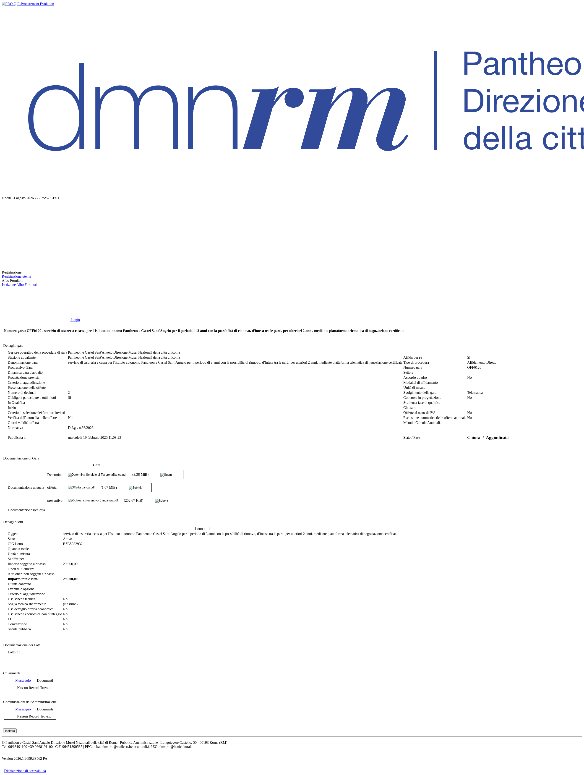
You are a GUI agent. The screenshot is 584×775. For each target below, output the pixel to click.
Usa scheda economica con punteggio (35, 614)
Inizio (12, 408)
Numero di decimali (22, 392)
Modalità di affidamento (420, 382)
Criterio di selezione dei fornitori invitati (36, 413)
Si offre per (16, 559)
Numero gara (412, 367)
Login (75, 320)
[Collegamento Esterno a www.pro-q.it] (28, 4)
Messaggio (23, 680)
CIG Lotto (15, 544)
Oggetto (13, 534)
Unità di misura (414, 387)
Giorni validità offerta (23, 423)
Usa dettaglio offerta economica (30, 609)
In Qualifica (16, 402)
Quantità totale (18, 549)
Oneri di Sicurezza (21, 569)
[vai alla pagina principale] (36, 268)
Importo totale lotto (23, 579)
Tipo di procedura (416, 362)
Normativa (15, 428)
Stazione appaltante (22, 357)
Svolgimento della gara (419, 392)
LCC (11, 619)
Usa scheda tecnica (21, 599)
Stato (11, 539)
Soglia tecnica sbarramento (27, 604)
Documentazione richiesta (26, 510)
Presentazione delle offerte (27, 387)
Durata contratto (19, 584)
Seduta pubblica (19, 629)
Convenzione (17, 624)
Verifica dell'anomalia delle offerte (32, 418)
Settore (408, 372)
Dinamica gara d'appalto (25, 372)
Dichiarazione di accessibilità (25, 771)
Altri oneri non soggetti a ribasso (31, 574)
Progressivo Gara (20, 367)
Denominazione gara (23, 362)
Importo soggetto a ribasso (27, 564)
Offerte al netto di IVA (419, 413)
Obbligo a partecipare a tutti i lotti (32, 397)
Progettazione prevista (23, 377)
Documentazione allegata (26, 487)
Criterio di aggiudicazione (26, 382)
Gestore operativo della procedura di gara (37, 352)
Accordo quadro (415, 377)
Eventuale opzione (21, 589)
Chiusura (409, 408)
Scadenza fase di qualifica (422, 402)
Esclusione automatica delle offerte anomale (434, 418)
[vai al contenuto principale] (36, 233)
